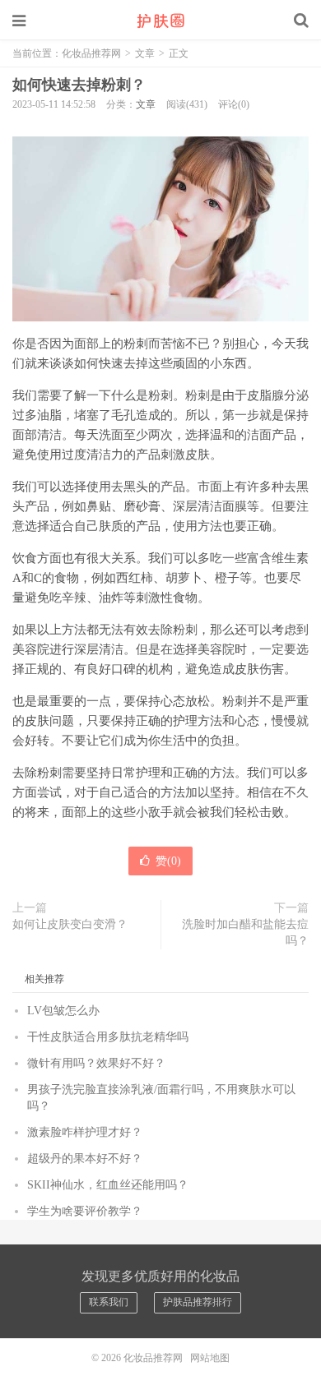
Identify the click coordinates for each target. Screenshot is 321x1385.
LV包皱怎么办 (63, 1010)
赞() (168, 861)
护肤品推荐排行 (197, 1302)
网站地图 (210, 1358)
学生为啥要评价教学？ (84, 1211)
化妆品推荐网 (160, 20)
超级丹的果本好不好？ (84, 1158)
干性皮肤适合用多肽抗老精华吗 (107, 1037)
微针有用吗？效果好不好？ (96, 1063)
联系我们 (108, 1302)
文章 (145, 53)
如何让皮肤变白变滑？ (70, 924)
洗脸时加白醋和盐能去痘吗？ (245, 932)
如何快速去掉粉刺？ (79, 84)
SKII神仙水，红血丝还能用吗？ (107, 1185)
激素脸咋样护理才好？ (84, 1132)
